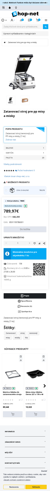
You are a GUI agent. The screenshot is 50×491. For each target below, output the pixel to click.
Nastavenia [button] (14, 487)
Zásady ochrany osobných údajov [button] (17, 480)
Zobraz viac (11, 139)
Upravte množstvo (14, 237)
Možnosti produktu (19, 182)
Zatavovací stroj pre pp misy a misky (22, 42)
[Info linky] (3, 7)
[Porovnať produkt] (39, 243)
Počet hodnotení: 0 (26, 170)
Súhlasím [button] (36, 487)
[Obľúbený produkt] (34, 243)
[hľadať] (45, 26)
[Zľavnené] (10, 7)
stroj (22, 333)
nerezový (33, 333)
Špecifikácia (26, 301)
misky (17, 337)
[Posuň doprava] (45, 386)
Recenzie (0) (26, 306)
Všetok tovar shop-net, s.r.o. (17, 176)
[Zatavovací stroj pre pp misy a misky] (10, 100)
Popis (26, 295)
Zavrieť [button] (44, 471)
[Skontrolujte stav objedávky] (16, 7)
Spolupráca (26, 311)
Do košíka (25, 229)
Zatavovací (11, 333)
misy (8, 337)
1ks (26, 337)
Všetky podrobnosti (13, 164)
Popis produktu (14, 129)
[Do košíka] (13, 414)
